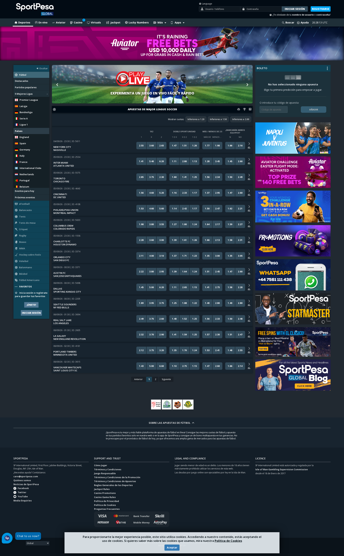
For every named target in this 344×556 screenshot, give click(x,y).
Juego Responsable (105, 473)
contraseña (323, 14)
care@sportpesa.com (25, 476)
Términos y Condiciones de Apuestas (115, 481)
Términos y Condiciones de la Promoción (117, 477)
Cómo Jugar (100, 465)
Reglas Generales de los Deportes (113, 485)
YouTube (23, 496)
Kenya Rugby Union (155, 404)
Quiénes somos (22, 480)
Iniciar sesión (31, 312)
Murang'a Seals (177, 404)
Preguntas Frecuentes (107, 509)
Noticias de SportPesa (26, 484)
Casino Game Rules (105, 497)
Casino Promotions (105, 493)
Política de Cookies (228, 541)
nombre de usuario (303, 14)
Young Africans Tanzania (188, 404)
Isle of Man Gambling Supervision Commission (281, 469)
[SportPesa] (44, 9)
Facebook (23, 488)
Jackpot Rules (102, 489)
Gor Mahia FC (166, 404)
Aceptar (172, 547)
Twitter (22, 492)
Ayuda (305, 22)
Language (206, 3)
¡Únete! (31, 304)
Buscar (289, 22)
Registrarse (320, 9)
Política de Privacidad (106, 501)
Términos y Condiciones (107, 469)
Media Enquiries (22, 500)
